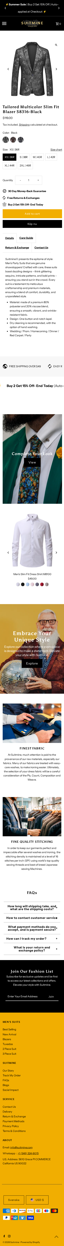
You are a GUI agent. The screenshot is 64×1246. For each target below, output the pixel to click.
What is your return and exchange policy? (32, 949)
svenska (14, 1200)
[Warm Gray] (47, 584)
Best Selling (9, 1029)
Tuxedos (8, 1044)
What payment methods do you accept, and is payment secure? (32, 928)
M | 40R (37, 157)
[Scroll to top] (56, 1237)
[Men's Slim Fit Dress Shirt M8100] (32, 541)
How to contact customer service (31, 918)
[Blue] (27, 584)
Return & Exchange (17, 247)
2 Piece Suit (9, 1049)
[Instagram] (8, 1236)
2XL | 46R (25, 165)
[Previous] (5, 8)
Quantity (8, 180)
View (32, 462)
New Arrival (9, 1034)
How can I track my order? (26, 938)
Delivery (7, 1111)
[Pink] (32, 584)
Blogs (6, 1085)
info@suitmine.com (21, 1147)
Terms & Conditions (14, 1131)
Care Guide (26, 238)
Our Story (8, 1070)
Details (9, 238)
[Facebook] (4, 1236)
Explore (32, 663)
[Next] (58, 8)
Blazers (7, 1039)
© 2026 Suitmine (11, 1242)
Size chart (56, 149)
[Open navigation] (9, 23)
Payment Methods (13, 1121)
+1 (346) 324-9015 (28, 1153)
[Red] (42, 584)
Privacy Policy (11, 1126)
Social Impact (10, 1090)
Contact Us (41, 247)
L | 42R (51, 157)
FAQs (6, 1080)
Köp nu (32, 224)
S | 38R (24, 157)
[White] (18, 584)
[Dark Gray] (37, 584)
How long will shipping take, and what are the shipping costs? (32, 907)
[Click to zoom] (56, 45)
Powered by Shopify (30, 1242)
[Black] (23, 584)
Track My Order (12, 1075)
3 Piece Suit (9, 1053)
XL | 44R (9, 165)
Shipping (24, 124)
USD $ (40, 1200)
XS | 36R (9, 157)
